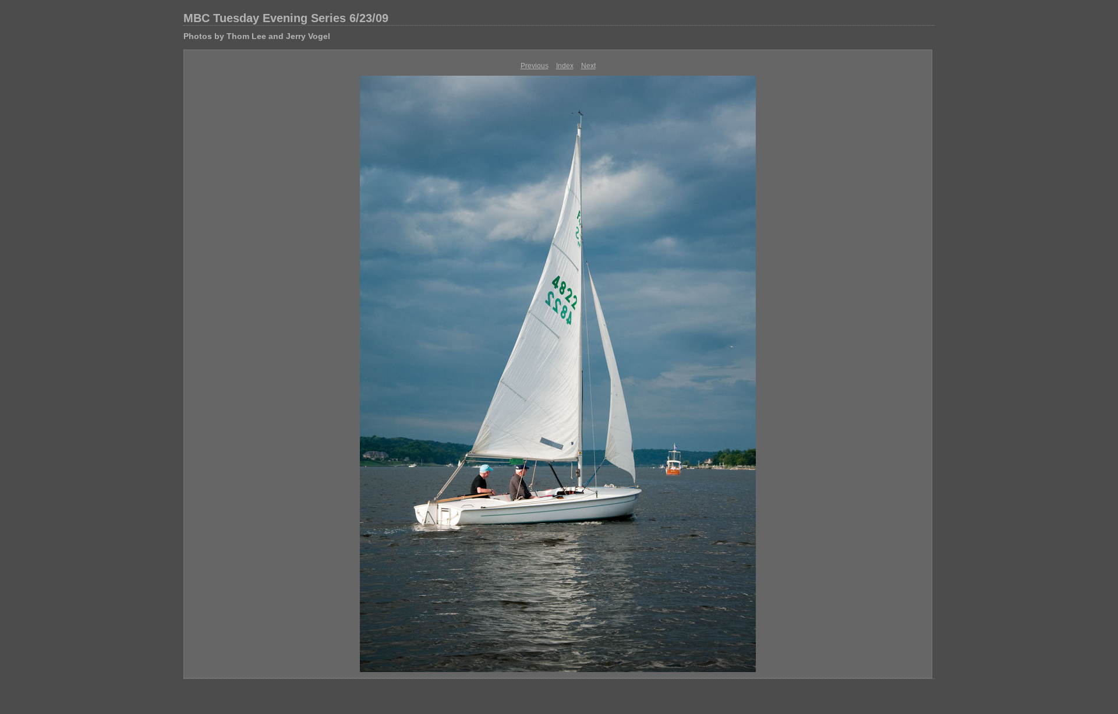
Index (565, 66)
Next (588, 66)
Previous (535, 66)
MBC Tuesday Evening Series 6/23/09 (285, 18)
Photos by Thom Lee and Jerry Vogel (256, 36)
